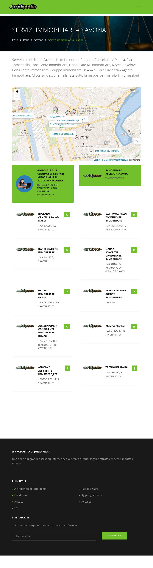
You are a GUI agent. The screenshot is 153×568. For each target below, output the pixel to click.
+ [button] (17, 91)
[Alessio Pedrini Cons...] (20, 108)
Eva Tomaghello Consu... (62, 124)
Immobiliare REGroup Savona (116, 172)
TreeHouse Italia (116, 367)
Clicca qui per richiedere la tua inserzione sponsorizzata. (47, 189)
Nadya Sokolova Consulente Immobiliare (113, 254)
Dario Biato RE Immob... (107, 150)
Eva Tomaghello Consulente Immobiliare (116, 217)
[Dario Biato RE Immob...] (106, 143)
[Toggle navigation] (138, 8)
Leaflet (97, 159)
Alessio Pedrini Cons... (21, 115)
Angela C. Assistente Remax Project (47, 371)
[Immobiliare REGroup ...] (67, 112)
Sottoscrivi (114, 535)
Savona (38, 40)
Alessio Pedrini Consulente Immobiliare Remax (48, 331)
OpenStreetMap (121, 159)
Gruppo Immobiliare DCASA (46, 294)
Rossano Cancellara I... (62, 133)
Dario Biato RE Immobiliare (48, 250)
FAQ (16, 508)
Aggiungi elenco (92, 495)
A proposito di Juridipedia (30, 489)
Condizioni (21, 495)
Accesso (86, 501)
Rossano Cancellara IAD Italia (48, 217)
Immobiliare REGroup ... (69, 120)
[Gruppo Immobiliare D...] (73, 111)
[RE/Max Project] (55, 109)
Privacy (18, 501)
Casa (15, 40)
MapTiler (108, 159)
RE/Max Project (56, 116)
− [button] (17, 97)
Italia (26, 40)
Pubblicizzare (90, 489)
